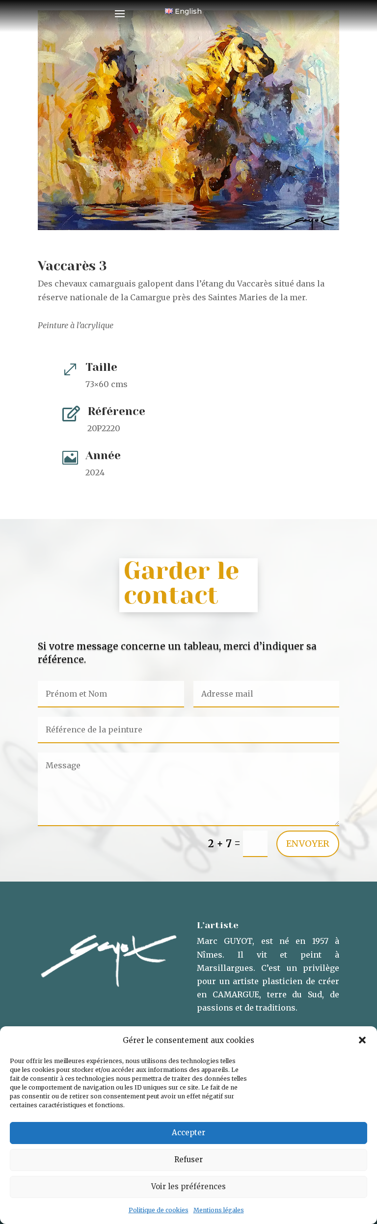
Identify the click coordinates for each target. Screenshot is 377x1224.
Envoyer (307, 843)
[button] (362, 1040)
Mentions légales (218, 1210)
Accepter (188, 1132)
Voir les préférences (188, 1186)
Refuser (188, 1159)
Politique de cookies (158, 1210)
